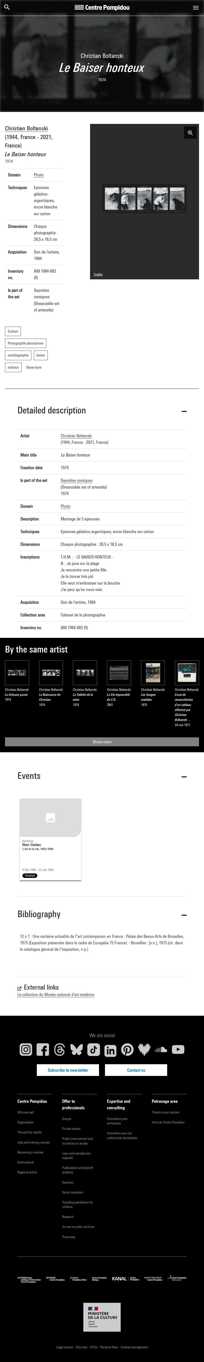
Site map (82, 1347)
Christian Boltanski (26, 128)
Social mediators (72, 1192)
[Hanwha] (177, 1282)
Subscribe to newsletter (68, 1070)
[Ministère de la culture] (102, 1317)
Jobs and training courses (33, 1142)
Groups (66, 1119)
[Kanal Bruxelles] (128, 1282)
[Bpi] (31, 1282)
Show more (102, 741)
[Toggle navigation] (196, 7)
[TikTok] (93, 1050)
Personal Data (109, 1347)
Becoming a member (30, 1152)
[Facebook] (42, 1050)
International (25, 1162)
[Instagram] (25, 1050)
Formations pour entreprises (117, 1121)
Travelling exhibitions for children (77, 1204)
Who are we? (25, 1112)
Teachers (67, 1182)
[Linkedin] (110, 1050)
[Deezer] (144, 1050)
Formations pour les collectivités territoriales (122, 1135)
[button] (102, 411)
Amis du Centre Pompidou (168, 1122)
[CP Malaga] (102, 1282)
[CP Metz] (81, 1282)
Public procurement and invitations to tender (77, 1141)
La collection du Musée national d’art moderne (55, 994)
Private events (71, 1129)
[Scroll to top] (192, 1350)
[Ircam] (58, 1282)
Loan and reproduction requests (76, 1155)
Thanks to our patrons (165, 1112)
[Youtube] (178, 1050)
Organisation (25, 1122)
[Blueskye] (76, 1050)
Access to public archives (78, 1227)
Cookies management (134, 1347)
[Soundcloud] (161, 1050)
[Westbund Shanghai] (156, 1282)
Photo (39, 174)
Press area (68, 1237)
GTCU (94, 1347)
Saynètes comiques (77, 480)
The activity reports (29, 1132)
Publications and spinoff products (77, 1170)
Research (68, 1217)
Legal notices (65, 1347)
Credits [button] (98, 274)
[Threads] (59, 1050)
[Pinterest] (127, 1050)
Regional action (27, 1172)
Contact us (136, 1070)
